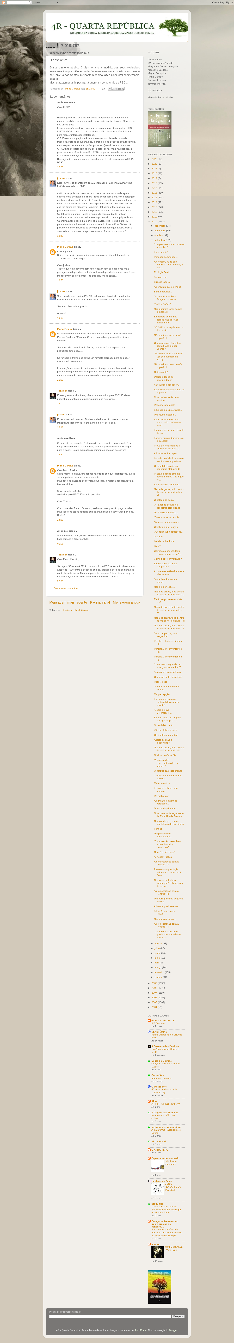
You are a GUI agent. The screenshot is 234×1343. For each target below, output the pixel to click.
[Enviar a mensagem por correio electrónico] (103, 88)
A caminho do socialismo (167, 672)
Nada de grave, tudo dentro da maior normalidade (169, 749)
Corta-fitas (157, 1075)
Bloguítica (157, 1203)
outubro (159, 235)
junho (158, 953)
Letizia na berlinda (164, 541)
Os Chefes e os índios (166, 735)
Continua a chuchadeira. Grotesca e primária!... (167, 552)
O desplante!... (162, 372)
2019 (155, 178)
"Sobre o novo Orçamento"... (163, 711)
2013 (155, 207)
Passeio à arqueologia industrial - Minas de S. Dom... (167, 872)
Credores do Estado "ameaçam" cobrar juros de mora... (168, 883)
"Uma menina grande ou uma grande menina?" (167, 666)
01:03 (60, 543)
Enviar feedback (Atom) (76, 610)
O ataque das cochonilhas (168, 770)
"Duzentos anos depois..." (168, 517)
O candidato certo (163, 725)
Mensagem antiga (126, 602)
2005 (155, 1002)
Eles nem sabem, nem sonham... (166, 789)
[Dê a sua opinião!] (113, 89)
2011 (154, 216)
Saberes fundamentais (166, 522)
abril (157, 962)
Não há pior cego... (164, 586)
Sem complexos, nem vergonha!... (165, 635)
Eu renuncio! (161, 252)
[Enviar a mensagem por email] (110, 89)
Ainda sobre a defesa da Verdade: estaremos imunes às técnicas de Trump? (166, 1232)
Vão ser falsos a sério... (167, 730)
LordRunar (141, 1330)
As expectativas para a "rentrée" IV (166, 863)
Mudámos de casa (161, 1078)
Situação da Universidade (168, 409)
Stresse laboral (162, 281)
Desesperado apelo (164, 405)
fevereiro (160, 972)
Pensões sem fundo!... (166, 256)
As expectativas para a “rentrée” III (166, 892)
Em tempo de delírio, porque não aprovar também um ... (166, 319)
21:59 (60, 379)
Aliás (154, 1101)
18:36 (60, 167)
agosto (159, 943)
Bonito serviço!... (163, 291)
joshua (61, 178)
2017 (155, 188)
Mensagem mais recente (68, 602)
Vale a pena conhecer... (167, 384)
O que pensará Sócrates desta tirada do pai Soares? (167, 346)
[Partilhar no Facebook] (119, 89)
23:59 (60, 519)
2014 (155, 202)
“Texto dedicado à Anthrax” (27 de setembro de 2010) (168, 356)
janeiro (159, 977)
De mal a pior (161, 796)
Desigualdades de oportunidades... (164, 378)
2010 (155, 221)
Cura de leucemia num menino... (166, 398)
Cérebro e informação (166, 527)
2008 (155, 988)
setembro (160, 240)
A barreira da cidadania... (167, 484)
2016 (155, 192)
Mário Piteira (64, 329)
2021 (155, 168)
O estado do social (164, 499)
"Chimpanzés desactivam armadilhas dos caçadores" (167, 844)
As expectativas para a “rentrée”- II (166, 925)
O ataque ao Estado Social (168, 677)
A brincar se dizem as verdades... (165, 802)
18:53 (60, 280)
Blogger (173, 1330)
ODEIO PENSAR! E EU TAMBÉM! (173, 1186)
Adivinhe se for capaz (165, 453)
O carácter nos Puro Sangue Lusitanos (165, 298)
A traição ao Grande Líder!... (165, 912)
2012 (155, 211)
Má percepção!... (163, 694)
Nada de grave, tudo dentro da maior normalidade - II (169, 627)
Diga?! (157, 546)
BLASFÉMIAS (159, 1032)
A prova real (160, 277)
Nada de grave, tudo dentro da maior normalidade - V (169, 593)
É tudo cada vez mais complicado (165, 565)
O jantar (158, 536)
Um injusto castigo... (165, 414)
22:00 (60, 581)
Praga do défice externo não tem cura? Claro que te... (169, 476)
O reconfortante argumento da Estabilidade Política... (169, 814)
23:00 (60, 403)
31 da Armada (159, 1141)
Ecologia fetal (161, 272)
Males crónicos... (163, 783)
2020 (155, 173)
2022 (155, 163)
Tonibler (62, 390)
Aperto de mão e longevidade (163, 741)
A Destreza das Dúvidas (165, 1046)
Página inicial (100, 602)
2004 (155, 1007)
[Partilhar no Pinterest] (123, 89)
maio (158, 957)
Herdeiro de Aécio (161, 1181)
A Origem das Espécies (164, 1112)
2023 (155, 159)
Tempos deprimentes (165, 808)
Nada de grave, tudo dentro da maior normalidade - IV (169, 610)
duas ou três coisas (163, 1020)
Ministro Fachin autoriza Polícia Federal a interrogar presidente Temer (166, 1209)
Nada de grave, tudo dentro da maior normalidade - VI (169, 492)
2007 (155, 992)
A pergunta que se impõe (167, 286)
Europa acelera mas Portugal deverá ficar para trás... (166, 702)
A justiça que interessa (166, 906)
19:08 (60, 318)
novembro (160, 230)
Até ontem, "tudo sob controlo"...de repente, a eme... (168, 264)
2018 (155, 183)
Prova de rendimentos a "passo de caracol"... (167, 447)
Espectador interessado (165, 1158)
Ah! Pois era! (158, 1023)
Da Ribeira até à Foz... (166, 512)
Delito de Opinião (161, 1060)
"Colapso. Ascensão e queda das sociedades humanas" (167, 934)
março (158, 967)
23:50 (60, 454)
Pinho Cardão (65, 246)
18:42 (60, 235)
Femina (158, 828)
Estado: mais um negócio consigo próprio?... (167, 719)
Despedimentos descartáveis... (163, 835)
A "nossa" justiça (163, 856)
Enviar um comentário (66, 588)
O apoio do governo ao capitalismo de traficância (169, 822)
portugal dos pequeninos (166, 1127)
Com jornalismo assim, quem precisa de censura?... (164, 1224)
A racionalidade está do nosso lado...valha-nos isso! (167, 422)
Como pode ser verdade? (168, 558)
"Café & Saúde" (162, 304)
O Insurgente (159, 1086)
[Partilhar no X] (116, 89)
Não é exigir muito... (165, 919)
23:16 (60, 427)
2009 (155, 983)
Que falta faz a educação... (168, 531)
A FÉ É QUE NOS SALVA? (165, 1104)
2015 (155, 197)
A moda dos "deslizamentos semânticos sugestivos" (169, 459)
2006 (155, 997)
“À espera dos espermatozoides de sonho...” (166, 763)
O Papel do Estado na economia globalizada (167, 467)
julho (157, 948)
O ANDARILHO (159, 1149)
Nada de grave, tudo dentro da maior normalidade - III (169, 619)
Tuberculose (160, 681)
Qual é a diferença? (164, 852)
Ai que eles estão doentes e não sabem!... (169, 572)
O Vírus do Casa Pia (165, 755)
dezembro (160, 225)
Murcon (155, 1244)
